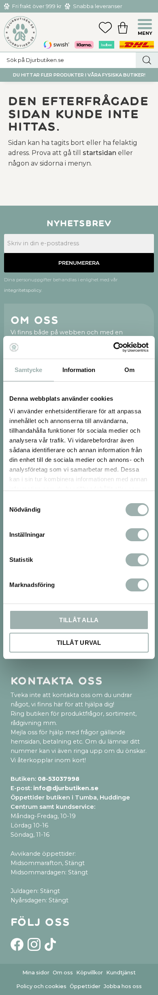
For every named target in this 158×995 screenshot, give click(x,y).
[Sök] (147, 60)
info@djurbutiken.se (65, 788)
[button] (146, 25)
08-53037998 (58, 778)
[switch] (137, 534)
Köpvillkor (89, 972)
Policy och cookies (41, 986)
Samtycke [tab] (28, 369)
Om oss (63, 972)
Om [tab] (129, 369)
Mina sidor (35, 972)
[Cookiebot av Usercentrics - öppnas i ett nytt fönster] (114, 347)
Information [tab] (78, 369)
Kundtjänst (121, 972)
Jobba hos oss (123, 986)
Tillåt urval (79, 642)
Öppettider (85, 986)
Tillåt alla (78, 620)
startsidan (99, 153)
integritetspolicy (22, 290)
